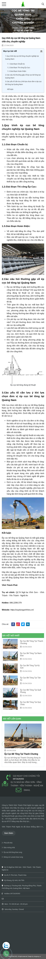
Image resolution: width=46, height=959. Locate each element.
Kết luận (10, 89)
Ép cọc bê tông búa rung (13, 852)
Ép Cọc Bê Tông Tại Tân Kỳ (30, 679)
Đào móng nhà (9, 847)
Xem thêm (8, 833)
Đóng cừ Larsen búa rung (13, 857)
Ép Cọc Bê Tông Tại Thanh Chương (31, 642)
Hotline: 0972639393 (12, 894)
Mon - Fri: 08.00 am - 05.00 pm (16, 904)
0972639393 (18, 779)
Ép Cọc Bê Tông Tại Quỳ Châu (30, 703)
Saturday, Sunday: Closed (14, 909)
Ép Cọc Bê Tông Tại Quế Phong (30, 691)
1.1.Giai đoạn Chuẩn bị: (16, 64)
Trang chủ (17, 28)
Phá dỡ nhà (8, 843)
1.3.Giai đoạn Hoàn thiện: (16, 71)
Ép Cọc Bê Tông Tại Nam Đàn (31, 654)
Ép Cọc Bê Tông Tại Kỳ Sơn (30, 666)
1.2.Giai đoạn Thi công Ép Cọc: (18, 68)
